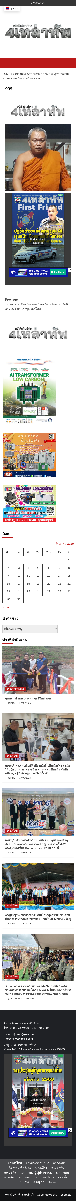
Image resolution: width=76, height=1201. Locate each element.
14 (59, 575)
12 (37, 575)
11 (28, 575)
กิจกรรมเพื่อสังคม (20, 1167)
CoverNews (44, 1194)
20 (48, 583)
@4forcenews (15, 998)
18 (28, 583)
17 (18, 583)
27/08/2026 (25, 703)
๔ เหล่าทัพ (57, 1167)
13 (48, 575)
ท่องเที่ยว (41, 1167)
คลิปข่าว (48, 1177)
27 (48, 591)
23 (8, 591)
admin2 (11, 703)
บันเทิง (24, 1182)
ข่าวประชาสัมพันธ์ (15, 688)
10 (18, 575)
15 (69, 575)
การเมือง (9, 1177)
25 (28, 591)
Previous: (37, 304)
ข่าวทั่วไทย (12, 756)
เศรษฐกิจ (10, 1172)
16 (8, 583)
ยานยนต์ (24, 1177)
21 (59, 583)
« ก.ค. (6, 607)
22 (69, 583)
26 (37, 591)
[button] (6, 62)
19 (37, 583)
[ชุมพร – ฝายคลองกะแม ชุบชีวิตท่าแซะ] (38, 670)
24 (18, 591)
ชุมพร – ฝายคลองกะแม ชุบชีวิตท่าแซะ (28, 698)
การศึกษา (59, 1163)
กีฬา (36, 1177)
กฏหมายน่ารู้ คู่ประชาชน (36, 1172)
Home (52, 1182)
